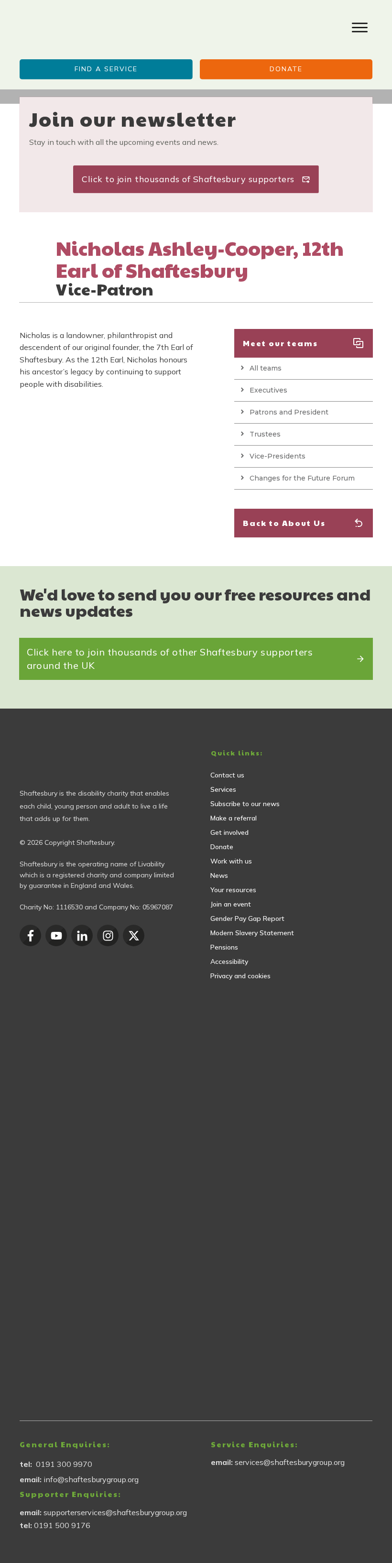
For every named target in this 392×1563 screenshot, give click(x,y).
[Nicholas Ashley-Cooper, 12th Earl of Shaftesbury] (33, 250)
